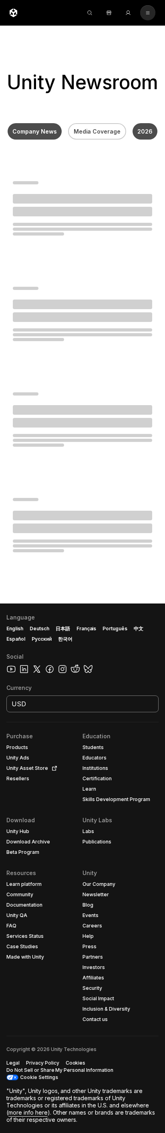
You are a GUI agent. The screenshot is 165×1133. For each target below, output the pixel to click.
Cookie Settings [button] (39, 1077)
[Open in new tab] (53, 768)
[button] (82, 868)
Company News (34, 131)
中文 (138, 628)
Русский (42, 639)
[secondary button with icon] (147, 12)
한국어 (65, 639)
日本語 (63, 628)
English (14, 628)
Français (86, 628)
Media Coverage (97, 131)
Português (115, 628)
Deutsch (39, 628)
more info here (28, 1112)
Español (15, 639)
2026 (145, 131)
